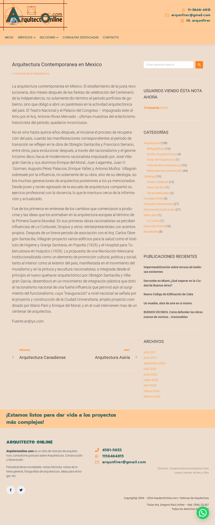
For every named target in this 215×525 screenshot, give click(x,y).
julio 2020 (150, 368)
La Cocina (153, 220)
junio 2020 (150, 374)
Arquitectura (152, 143)
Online (156, 107)
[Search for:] (168, 64)
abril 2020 (150, 385)
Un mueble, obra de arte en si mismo (168, 303)
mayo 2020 (151, 380)
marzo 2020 (151, 391)
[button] (203, 513)
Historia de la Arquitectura (32, 73)
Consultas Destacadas (158, 204)
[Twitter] (21, 490)
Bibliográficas (156, 148)
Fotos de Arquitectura (161, 159)
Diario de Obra (156, 187)
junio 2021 (150, 357)
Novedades (151, 231)
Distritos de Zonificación (159, 209)
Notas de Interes (154, 226)
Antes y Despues (157, 182)
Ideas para (150, 215)
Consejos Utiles (153, 198)
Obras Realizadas (158, 193)
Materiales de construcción (164, 170)
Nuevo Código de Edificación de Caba (168, 294)
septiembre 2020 (154, 363)
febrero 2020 (152, 396)
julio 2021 (150, 352)
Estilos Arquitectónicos (162, 154)
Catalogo (150, 176)
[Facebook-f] (10, 490)
